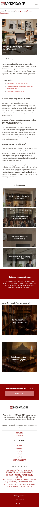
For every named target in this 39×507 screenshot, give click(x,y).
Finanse (19, 448)
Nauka (19, 454)
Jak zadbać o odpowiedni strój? (17, 83)
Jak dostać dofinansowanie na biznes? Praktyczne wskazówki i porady (19, 486)
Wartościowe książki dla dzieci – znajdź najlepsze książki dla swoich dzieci (19, 481)
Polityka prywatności (19, 496)
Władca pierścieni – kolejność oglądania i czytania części (19, 358)
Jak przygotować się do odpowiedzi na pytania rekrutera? (20, 87)
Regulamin (19, 504)
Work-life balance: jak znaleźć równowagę (19, 197)
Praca (12, 11)
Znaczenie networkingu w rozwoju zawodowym (19, 217)
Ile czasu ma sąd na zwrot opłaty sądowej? (19, 476)
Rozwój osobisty (19, 460)
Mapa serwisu (19, 500)
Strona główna (4, 11)
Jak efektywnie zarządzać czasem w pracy (19, 238)
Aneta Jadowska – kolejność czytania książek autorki (19, 321)
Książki (19, 451)
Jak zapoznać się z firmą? (15, 91)
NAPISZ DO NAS (19, 394)
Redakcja (19, 433)
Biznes (19, 445)
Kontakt (19, 436)
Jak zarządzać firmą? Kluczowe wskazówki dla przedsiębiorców (19, 471)
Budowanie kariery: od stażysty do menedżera (19, 258)
